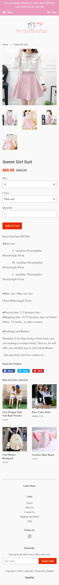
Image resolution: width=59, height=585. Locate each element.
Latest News (29, 486)
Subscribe (47, 561)
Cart (54, 12)
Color (5, 193)
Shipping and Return (29, 516)
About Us (29, 507)
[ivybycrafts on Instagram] (29, 537)
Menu (9, 12)
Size (4, 178)
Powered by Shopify (44, 570)
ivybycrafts (29, 570)
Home (5, 44)
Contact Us (29, 512)
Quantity (7, 207)
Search (29, 502)
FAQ (29, 521)
